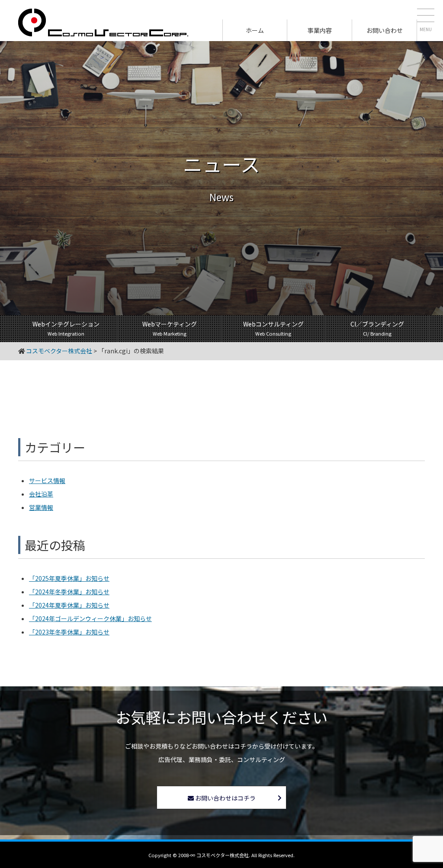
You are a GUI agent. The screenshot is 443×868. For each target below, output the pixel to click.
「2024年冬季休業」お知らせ (69, 591)
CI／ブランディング (377, 328)
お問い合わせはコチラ (225, 798)
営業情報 (41, 507)
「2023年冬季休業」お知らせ (69, 632)
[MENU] (425, 17)
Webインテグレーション (66, 328)
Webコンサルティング (273, 328)
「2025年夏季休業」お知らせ (69, 578)
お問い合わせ (384, 30)
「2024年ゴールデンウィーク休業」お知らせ (90, 618)
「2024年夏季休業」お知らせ (69, 605)
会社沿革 (41, 494)
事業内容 (320, 30)
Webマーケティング (169, 328)
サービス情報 (47, 480)
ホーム (255, 30)
